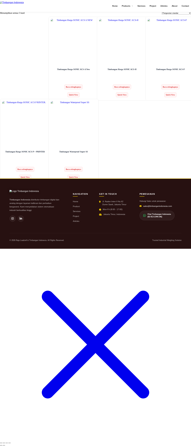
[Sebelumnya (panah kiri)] (1, 445)
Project (76, 216)
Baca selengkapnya (73, 87)
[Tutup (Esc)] (9, 442)
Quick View (73, 95)
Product (76, 206)
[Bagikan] (7, 442)
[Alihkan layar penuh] (4, 442)
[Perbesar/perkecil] (1, 442)
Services (76, 211)
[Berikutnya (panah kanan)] (4, 445)
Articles (76, 221)
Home (75, 201)
